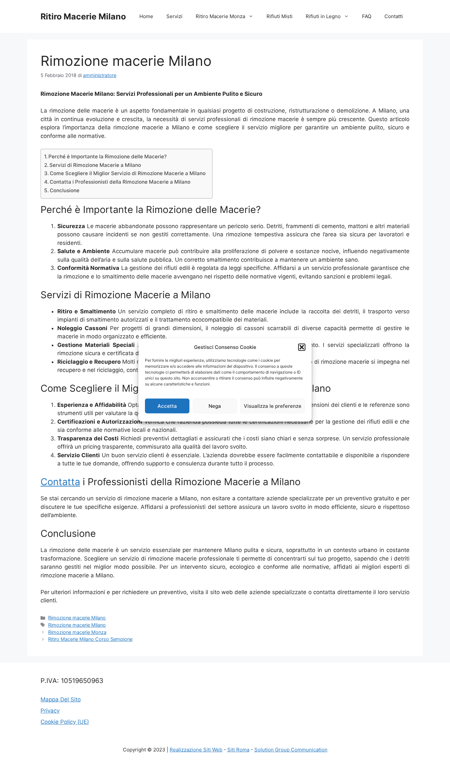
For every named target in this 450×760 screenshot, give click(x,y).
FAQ (366, 16)
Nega (215, 406)
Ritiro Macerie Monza (220, 16)
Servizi (174, 16)
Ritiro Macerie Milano (83, 16)
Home (146, 16)
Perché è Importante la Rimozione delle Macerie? (107, 156)
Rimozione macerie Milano (77, 617)
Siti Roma (238, 750)
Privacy (50, 710)
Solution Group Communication (290, 750)
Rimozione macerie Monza (77, 632)
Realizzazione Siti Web (196, 750)
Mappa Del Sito (61, 699)
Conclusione (64, 190)
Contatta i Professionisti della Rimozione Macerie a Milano (120, 182)
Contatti (393, 16)
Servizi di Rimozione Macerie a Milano (95, 165)
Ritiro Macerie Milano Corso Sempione (90, 639)
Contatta (60, 481)
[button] (301, 347)
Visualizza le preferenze (272, 406)
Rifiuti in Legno (323, 16)
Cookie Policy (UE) (65, 722)
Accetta (167, 406)
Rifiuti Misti (280, 16)
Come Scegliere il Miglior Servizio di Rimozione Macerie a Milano (128, 173)
